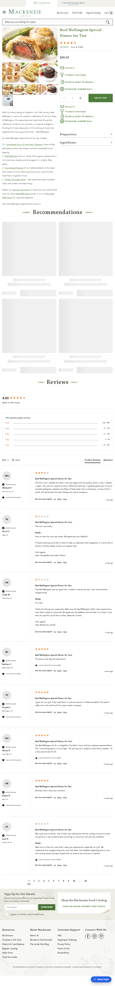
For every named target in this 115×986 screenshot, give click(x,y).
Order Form (7, 953)
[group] (18, 398)
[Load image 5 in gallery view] (52, 89)
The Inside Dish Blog (39, 944)
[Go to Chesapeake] (73, 3)
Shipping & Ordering (67, 940)
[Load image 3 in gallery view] (29, 89)
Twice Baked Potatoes (14, 168)
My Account (7, 935)
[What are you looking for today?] (108, 22)
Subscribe (47, 907)
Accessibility (63, 953)
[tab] (92, 460)
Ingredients (68, 142)
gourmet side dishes (20, 190)
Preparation (68, 134)
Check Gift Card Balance (13, 944)
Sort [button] (4, 460)
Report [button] (59, 499)
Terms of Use (64, 948)
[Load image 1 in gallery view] (7, 89)
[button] (4, 13)
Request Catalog (9, 948)
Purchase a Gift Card (11, 940)
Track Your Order (9, 957)
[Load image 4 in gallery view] (41, 89)
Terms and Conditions (32, 914)
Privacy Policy (64, 944)
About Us (34, 935)
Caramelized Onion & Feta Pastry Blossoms (24, 144)
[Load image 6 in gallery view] (7, 100)
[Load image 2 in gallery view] (18, 89)
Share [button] (65, 499)
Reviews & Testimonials (41, 940)
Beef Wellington (12, 156)
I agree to (26, 914)
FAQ (59, 935)
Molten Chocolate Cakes (15, 179)
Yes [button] (55, 499)
